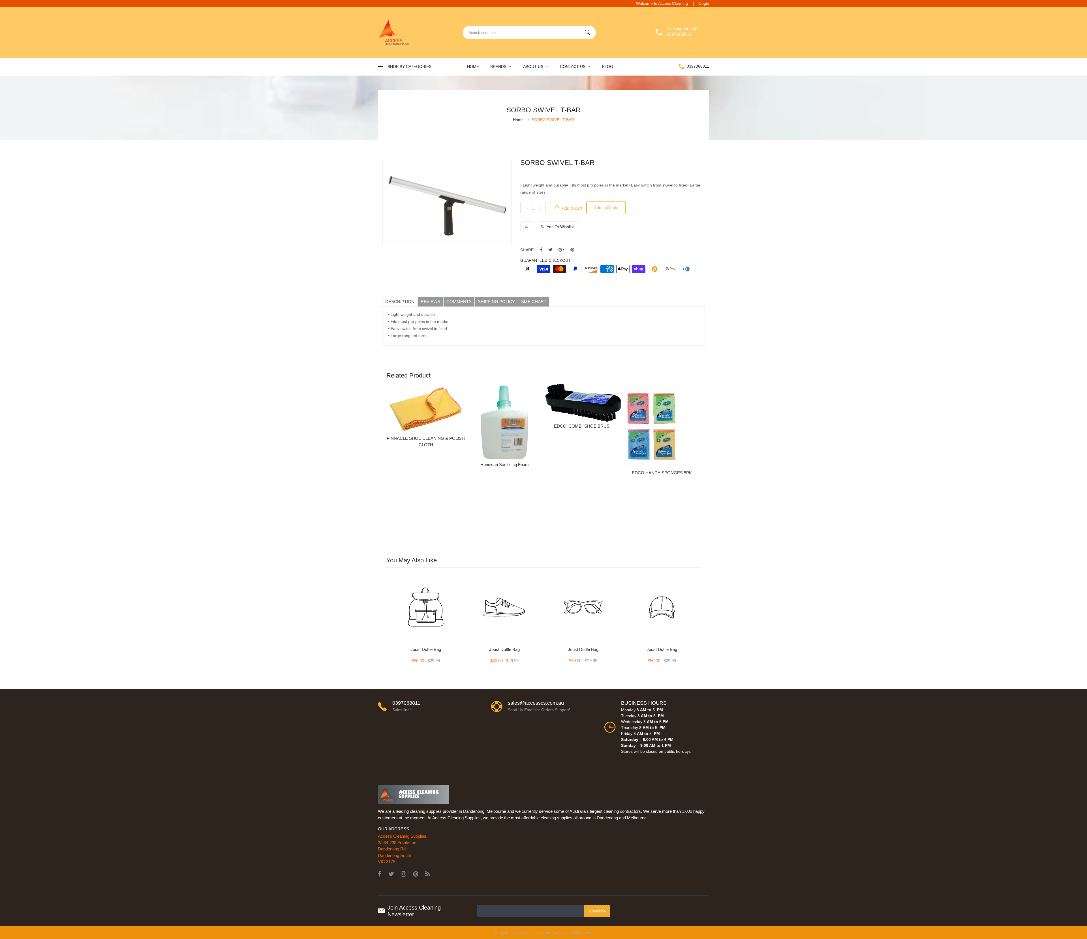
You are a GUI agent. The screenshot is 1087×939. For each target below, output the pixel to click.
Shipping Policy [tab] (496, 301)
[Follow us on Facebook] (541, 250)
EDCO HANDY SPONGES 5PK (662, 472)
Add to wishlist (560, 226)
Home (473, 66)
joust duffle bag (425, 649)
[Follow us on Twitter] (550, 250)
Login (704, 3)
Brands (499, 66)
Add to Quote (606, 207)
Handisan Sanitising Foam (504, 464)
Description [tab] (399, 301)
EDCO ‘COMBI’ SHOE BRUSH (583, 426)
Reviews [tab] (430, 301)
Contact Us (573, 66)
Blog (607, 66)
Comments (459, 301)
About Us (533, 66)
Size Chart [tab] (533, 301)
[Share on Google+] (561, 250)
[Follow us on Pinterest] (572, 250)
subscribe (597, 911)
